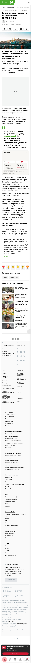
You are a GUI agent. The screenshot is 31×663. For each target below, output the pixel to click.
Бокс (6, 546)
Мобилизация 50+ (10, 458)
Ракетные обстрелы (10, 434)
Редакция (4, 373)
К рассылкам (11, 579)
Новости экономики (11, 475)
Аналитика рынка (10, 533)
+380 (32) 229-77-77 (12, 621)
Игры (18, 401)
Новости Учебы (10, 512)
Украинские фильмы (11, 499)
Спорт (7, 544)
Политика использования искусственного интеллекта (6, 397)
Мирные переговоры (11, 438)
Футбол (7, 548)
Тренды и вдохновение (11, 538)
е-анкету (7, 257)
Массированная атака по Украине (14, 443)
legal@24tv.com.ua (22, 623)
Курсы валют (8, 479)
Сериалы (7, 506)
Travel (3, 7)
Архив (18, 395)
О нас (3, 370)
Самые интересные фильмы (13, 497)
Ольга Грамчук (10, 21)
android (7, 591)
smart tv (7, 595)
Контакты (19, 386)
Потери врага (9, 448)
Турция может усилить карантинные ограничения (22, 7)
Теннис (7, 550)
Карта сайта (20, 398)
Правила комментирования (22, 379)
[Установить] (15, 650)
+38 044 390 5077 (21, 345)
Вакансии (19, 389)
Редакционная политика (6, 377)
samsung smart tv (19, 595)
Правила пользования (8, 388)
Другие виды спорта (10, 555)
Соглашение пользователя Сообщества (20, 374)
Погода (7, 426)
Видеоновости (9, 421)
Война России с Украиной (13, 431)
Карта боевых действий (11, 436)
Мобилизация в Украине (13, 453)
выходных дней (10, 136)
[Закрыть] (27, 646)
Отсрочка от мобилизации (12, 465)
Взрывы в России (10, 445)
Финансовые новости (11, 482)
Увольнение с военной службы (13, 455)
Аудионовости (9, 423)
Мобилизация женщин (11, 460)
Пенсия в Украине (10, 489)
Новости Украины (10, 416)
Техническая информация (20, 383)
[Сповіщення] (29, 2)
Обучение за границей (11, 525)
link (17, 351)
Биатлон (7, 553)
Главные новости (10, 414)
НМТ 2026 (7, 520)
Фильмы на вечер (10, 501)
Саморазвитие (9, 523)
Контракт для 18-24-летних (12, 462)
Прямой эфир (9, 419)
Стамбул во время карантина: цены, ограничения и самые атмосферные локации (15, 110)
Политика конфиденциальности (8, 392)
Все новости (9, 412)
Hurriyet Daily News (15, 24)
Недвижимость (10, 531)
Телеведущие (5, 383)
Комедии (7, 504)
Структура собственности (21, 392)
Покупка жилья (9, 535)
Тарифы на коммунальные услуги (14, 484)
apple (19, 591)
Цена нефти (8, 477)
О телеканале (5, 380)
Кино (6, 494)
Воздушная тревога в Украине (13, 441)
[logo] (11, 2)
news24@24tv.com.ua (8, 345)
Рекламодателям (6, 385)
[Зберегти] (26, 29)
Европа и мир (10, 7)
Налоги (7, 486)
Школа (7, 518)
